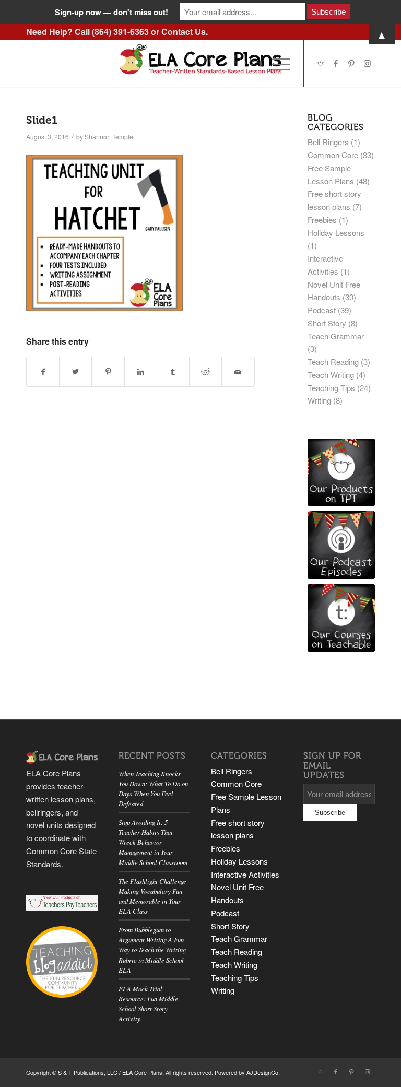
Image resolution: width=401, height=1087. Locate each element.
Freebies (322, 219)
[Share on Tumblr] (173, 371)
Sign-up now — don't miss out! (111, 12)
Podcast (322, 309)
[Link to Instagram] (367, 63)
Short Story (327, 322)
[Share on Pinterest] (108, 371)
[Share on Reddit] (205, 371)
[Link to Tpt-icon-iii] (320, 63)
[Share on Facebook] (43, 371)
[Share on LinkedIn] (141, 371)
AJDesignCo (262, 1072)
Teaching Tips (331, 387)
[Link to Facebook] (336, 63)
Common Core (333, 154)
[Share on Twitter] (75, 371)
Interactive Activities (245, 874)
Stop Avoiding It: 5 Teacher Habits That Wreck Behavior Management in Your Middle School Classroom (153, 842)
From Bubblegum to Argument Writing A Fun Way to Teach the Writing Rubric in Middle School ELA (152, 949)
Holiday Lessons (336, 232)
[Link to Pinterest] (351, 63)
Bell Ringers (328, 141)
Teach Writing (331, 374)
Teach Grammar (336, 335)
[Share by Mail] (238, 371)
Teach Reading (333, 361)
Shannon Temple (109, 136)
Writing (319, 400)
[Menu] (276, 63)
